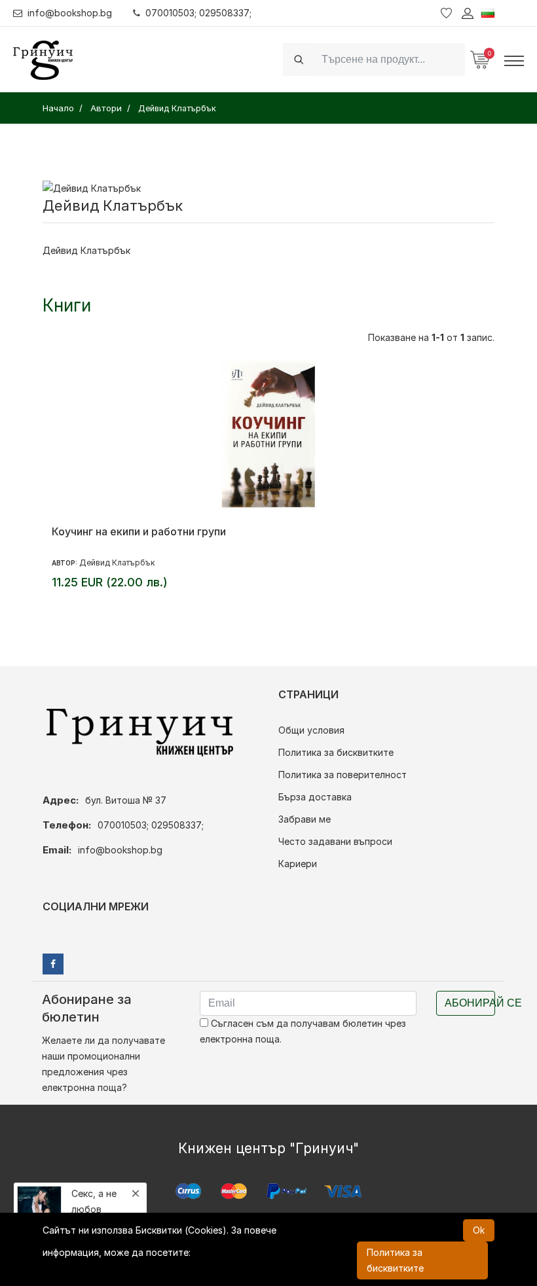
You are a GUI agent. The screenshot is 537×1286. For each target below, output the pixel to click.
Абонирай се (470, 1003)
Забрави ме (304, 819)
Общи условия (311, 730)
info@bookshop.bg (70, 12)
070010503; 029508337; (198, 12)
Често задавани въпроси (335, 841)
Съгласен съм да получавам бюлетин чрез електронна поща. (303, 1031)
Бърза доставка (315, 796)
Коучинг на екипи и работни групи (139, 531)
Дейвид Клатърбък (117, 562)
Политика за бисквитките (336, 752)
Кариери (297, 863)
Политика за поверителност (342, 774)
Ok (479, 1230)
